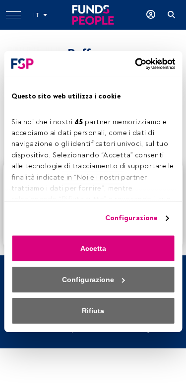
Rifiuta (93, 311)
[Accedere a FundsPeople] (150, 14)
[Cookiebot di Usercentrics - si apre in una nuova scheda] (133, 64)
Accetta (93, 248)
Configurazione (131, 218)
